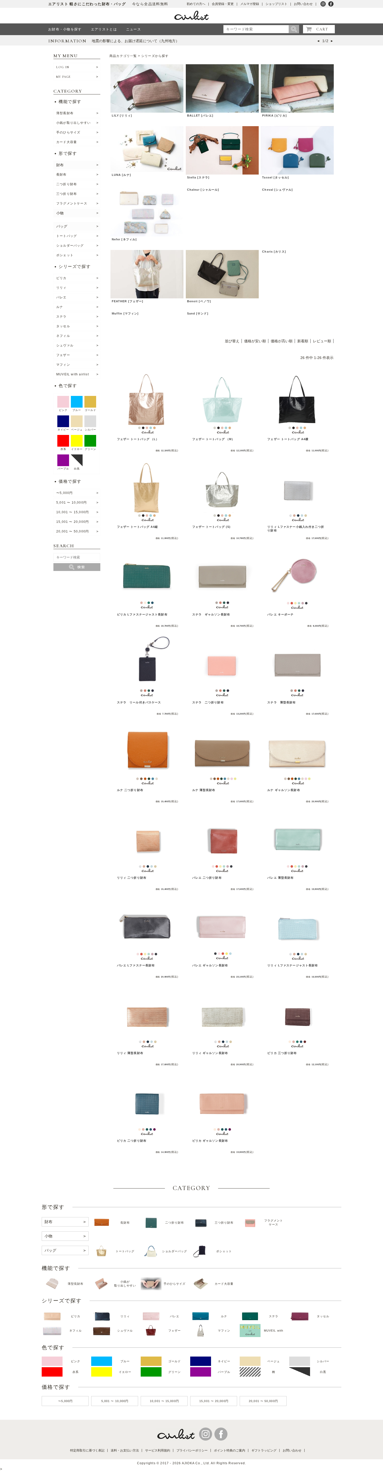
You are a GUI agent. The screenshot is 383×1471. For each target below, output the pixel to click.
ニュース (133, 29)
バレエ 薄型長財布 (280, 877)
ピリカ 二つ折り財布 (131, 1140)
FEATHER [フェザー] (128, 301)
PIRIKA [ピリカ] (274, 115)
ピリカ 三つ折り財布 (282, 1053)
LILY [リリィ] (122, 115)
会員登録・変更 (223, 4)
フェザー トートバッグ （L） (138, 439)
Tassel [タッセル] (275, 177)
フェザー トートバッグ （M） (213, 439)
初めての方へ (196, 4)
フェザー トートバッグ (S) (211, 526)
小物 (60, 213)
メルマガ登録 (249, 4)
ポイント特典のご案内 (229, 1450)
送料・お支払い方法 (125, 1450)
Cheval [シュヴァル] (277, 189)
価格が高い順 (282, 341)
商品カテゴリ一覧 (123, 56)
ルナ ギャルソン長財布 (283, 790)
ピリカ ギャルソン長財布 (210, 1140)
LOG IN (62, 67)
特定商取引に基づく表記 (87, 1450)
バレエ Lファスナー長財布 (136, 965)
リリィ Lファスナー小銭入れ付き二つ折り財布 (295, 528)
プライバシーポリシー (192, 1450)
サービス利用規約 (157, 1450)
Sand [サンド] (197, 313)
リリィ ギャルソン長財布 (210, 1053)
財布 (60, 165)
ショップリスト (276, 4)
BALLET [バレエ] (200, 115)
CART (322, 29)
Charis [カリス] (274, 251)
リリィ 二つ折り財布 (131, 877)
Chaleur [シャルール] (203, 189)
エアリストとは (104, 29)
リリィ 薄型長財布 (130, 1053)
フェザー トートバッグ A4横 (287, 439)
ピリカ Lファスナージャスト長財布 (142, 614)
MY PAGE (63, 77)
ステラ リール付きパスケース (139, 702)
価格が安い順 (255, 341)
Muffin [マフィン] (125, 313)
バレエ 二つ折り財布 (207, 877)
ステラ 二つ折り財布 (208, 702)
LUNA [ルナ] (121, 174)
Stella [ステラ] (198, 177)
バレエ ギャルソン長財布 (210, 965)
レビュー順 (322, 341)
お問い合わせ (303, 4)
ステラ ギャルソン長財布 (211, 614)
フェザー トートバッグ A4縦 (137, 526)
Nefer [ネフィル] (124, 239)
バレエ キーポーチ (280, 614)
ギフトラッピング (263, 1450)
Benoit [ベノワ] (199, 301)
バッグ (61, 226)
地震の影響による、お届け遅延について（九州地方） (135, 41)
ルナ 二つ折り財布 (130, 790)
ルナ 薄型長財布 (203, 790)
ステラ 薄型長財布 (281, 702)
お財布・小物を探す (65, 29)
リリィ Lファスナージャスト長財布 (292, 965)
